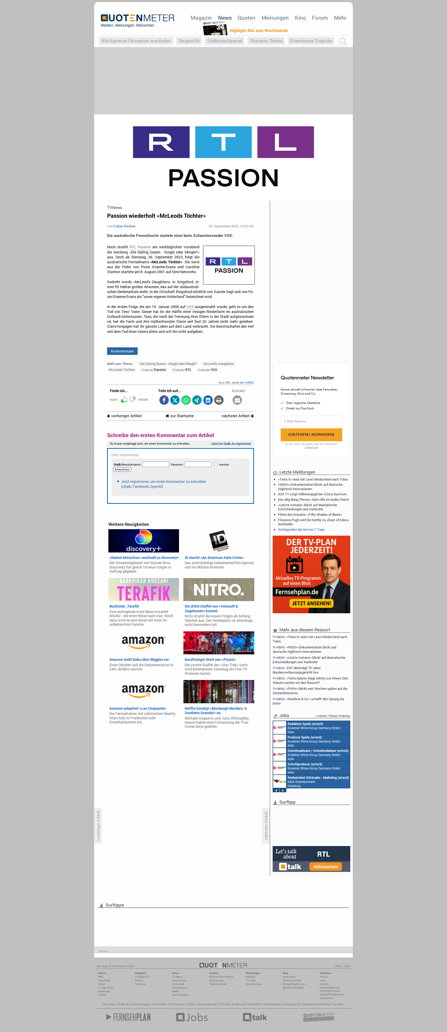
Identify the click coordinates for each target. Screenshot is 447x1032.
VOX (190, 306)
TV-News (177, 976)
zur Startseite (181, 415)
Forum (320, 17)
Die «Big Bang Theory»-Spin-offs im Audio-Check (313, 499)
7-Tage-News (106, 987)
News (225, 17)
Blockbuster (238, 1004)
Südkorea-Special (224, 41)
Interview (140, 984)
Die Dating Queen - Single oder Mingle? (168, 364)
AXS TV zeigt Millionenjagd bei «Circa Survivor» (312, 494)
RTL (133, 247)
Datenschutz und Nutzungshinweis (330, 989)
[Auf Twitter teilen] (175, 400)
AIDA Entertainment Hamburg (318, 781)
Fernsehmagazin (141, 1004)
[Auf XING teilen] (197, 400)
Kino (300, 17)
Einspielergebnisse (294, 984)
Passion (144, 247)
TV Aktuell (123, 1004)
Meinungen (275, 17)
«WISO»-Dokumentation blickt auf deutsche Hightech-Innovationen (310, 486)
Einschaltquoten (208, 1004)
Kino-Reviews (254, 984)
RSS (100, 976)
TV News (191, 1004)
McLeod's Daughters (218, 364)
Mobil (101, 984)
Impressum (326, 998)
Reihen (139, 980)
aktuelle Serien (272, 1004)
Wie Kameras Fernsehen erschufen (136, 41)
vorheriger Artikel (126, 415)
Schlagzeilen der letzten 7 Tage (301, 529)
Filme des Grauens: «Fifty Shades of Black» (310, 514)
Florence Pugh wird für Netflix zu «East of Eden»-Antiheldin (314, 522)
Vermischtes (179, 980)
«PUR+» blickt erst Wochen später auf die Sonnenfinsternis (310, 690)
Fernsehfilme (255, 1004)
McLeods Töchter (122, 370)
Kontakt (324, 984)
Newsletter (104, 980)
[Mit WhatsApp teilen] (185, 400)
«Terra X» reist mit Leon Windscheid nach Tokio (313, 479)
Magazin (201, 17)
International (179, 987)
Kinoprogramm (292, 1004)
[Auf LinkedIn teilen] (207, 400)
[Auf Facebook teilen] (163, 400)
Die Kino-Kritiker (292, 980)
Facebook (104, 991)
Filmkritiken (160, 1004)
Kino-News (289, 976)
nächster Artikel (236, 415)
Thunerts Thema (266, 41)
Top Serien (337, 1004)
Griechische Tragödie (311, 41)
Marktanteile (216, 980)
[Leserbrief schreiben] (237, 400)
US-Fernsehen (180, 995)
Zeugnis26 (189, 41)
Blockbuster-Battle (293, 987)
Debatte (250, 976)
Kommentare (122, 351)
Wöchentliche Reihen (221, 976)
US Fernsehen (176, 1004)
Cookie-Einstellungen (332, 994)
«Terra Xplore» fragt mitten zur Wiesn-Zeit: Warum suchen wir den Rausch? (311, 680)
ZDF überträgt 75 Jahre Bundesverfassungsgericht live (297, 670)
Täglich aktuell (218, 984)
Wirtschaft (178, 984)
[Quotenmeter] (137, 20)
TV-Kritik (251, 980)
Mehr (340, 17)
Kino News (109, 1004)
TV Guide (224, 1004)
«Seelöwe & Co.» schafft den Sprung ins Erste (308, 701)
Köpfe (175, 991)
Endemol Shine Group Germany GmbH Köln (314, 728)
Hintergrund (142, 976)
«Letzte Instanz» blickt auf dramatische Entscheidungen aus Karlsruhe (307, 507)
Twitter (102, 995)
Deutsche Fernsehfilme (316, 1004)
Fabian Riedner (124, 226)
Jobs (323, 980)
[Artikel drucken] (219, 400)
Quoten (246, 17)
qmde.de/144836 (243, 382)
